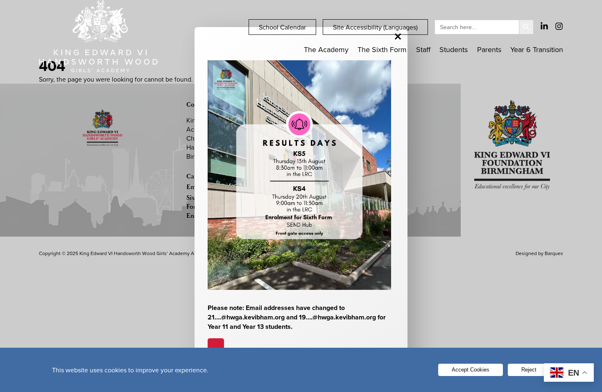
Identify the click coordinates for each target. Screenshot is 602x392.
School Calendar (282, 27)
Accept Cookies (470, 370)
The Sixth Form (382, 49)
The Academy (326, 49)
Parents (489, 49)
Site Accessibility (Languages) (375, 27)
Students (453, 49)
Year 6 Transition (536, 49)
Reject (528, 370)
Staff (423, 49)
